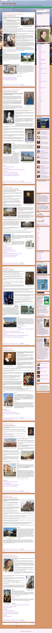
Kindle (41, 315)
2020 (38, 108)
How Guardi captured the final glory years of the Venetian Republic (11, 413)
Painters (26, 85)
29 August (39, 49)
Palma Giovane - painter (7, 348)
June (39, 96)
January (40, 101)
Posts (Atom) (20, 626)
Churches (7, 550)
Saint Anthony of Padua (7, 496)
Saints (20, 344)
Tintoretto (29, 355)
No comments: (17, 84)
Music (38, 241)
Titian (18, 209)
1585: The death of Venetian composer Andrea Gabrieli (10, 78)
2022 (38, 106)
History (18, 344)
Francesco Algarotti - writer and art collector (11, 90)
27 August (39, 53)
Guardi (19, 406)
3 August (39, 90)
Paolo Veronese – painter (7, 187)
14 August (39, 74)
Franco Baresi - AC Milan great (41, 28)
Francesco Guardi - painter (8, 424)
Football (38, 237)
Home (4, 7)
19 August (39, 66)
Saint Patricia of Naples (43, 371)
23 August (39, 58)
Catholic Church (12, 344)
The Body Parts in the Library (40, 358)
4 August (39, 89)
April (39, 98)
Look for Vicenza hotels (6, 60)
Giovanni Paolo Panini (14, 182)
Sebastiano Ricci (29, 182)
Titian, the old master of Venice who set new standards (10, 606)
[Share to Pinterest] (23, 84)
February (40, 100)
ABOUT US (7, 7)
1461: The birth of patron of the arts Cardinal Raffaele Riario (10, 172)
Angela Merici (6, 344)
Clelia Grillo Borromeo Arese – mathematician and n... (42, 59)
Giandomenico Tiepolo (22, 85)
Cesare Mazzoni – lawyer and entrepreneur (42, 63)
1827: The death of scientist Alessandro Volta (8, 610)
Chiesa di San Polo (12, 85)
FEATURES (12, 7)
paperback (38, 315)
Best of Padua (39, 255)
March (39, 99)
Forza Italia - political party (43, 136)
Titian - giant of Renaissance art (7, 483)
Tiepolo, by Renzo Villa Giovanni (7, 616)
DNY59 (25, 631)
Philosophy (19, 182)
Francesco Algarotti (9, 182)
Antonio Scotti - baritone (43, 175)
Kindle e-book (39, 334)
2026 (38, 45)
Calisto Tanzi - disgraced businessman (43, 166)
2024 (38, 104)
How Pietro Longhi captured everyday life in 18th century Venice (11, 484)
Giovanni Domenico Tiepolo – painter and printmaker (12, 14)
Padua (21, 550)
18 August (39, 67)
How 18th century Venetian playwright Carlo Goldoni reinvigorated (14, 169)
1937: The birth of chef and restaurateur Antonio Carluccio (10, 255)
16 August (39, 71)
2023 (38, 105)
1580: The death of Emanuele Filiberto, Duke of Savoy (9, 77)
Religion (23, 550)
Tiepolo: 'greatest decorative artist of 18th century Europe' (10, 481)
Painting (28, 85)
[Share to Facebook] (22, 84)
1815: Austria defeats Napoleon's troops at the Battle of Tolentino (11, 175)
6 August (39, 85)
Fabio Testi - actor (40, 92)
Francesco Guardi (21, 577)
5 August (39, 86)
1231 (5, 550)
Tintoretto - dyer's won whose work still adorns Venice (10, 412)
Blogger (30, 631)
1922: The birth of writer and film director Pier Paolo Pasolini (10, 613)
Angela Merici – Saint (7, 268)
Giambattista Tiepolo (16, 85)
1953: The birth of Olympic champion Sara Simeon (9, 256)
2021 (38, 107)
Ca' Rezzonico (7, 85)
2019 (38, 109)
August (40, 46)
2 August (39, 91)
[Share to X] (21, 84)
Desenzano (16, 344)
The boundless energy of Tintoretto (7, 607)
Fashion (38, 233)
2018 (38, 110)
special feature (42, 277)
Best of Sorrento (39, 254)
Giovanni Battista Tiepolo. (10, 434)
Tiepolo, (17, 406)
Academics (38, 228)
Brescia (9, 344)
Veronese (12, 419)
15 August (39, 72)
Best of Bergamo (39, 253)
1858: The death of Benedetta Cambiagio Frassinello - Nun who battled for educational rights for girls (15, 335)
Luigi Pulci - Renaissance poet (42, 73)
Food (37, 236)
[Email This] (20, 84)
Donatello (24, 516)
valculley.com (38, 259)
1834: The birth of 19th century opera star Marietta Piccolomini (11, 612)
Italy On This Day (9, 3)
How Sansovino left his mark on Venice (8, 249)
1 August (39, 93)
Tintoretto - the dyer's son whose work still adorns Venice (10, 486)
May (39, 97)
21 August (39, 62)
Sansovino (21, 209)
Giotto (17, 550)
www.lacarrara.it (27, 477)
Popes (38, 245)
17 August (39, 70)
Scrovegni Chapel (28, 550)
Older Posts (32, 623)
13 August (39, 75)
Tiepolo (30, 85)
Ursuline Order (28, 344)
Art (6, 182)
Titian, (20, 367)
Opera (38, 242)
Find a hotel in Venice (20, 73)
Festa (14, 550)
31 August (39, 47)
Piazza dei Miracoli (23, 182)
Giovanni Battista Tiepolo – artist (9, 555)
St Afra (23, 344)
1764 (5, 182)
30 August (39, 48)
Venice (32, 85)
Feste (15, 550)
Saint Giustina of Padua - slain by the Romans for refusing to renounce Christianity (13, 332)
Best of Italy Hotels (39, 258)
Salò (21, 344)
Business (38, 232)
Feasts (12, 550)
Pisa (25, 182)
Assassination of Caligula (43, 131)
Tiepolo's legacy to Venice (6, 168)
